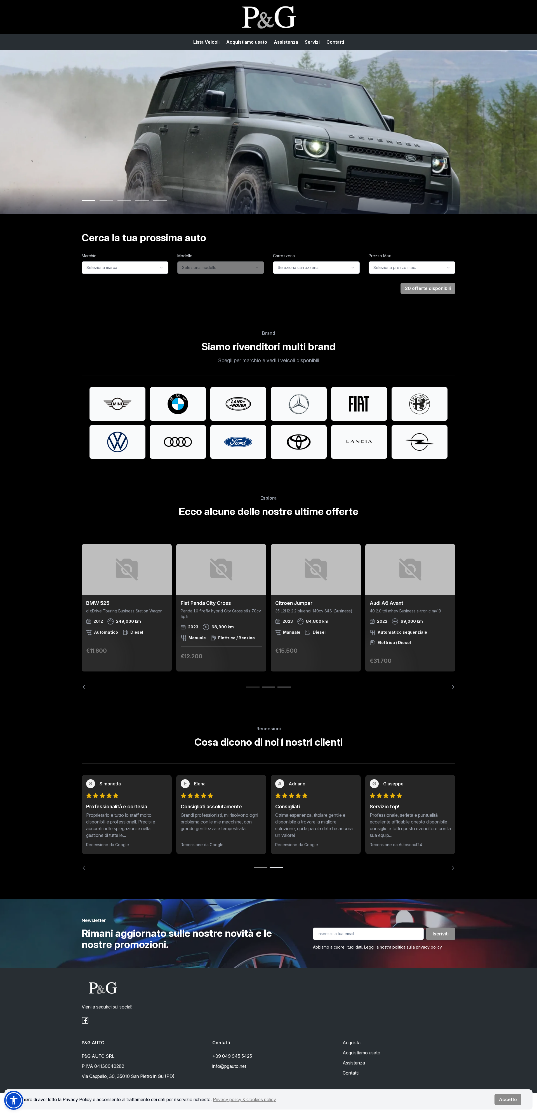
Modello (184, 255)
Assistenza (286, 42)
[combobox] (125, 267)
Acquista (352, 1042)
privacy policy (429, 947)
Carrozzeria (284, 255)
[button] (14, 1100)
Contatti (335, 42)
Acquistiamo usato (246, 42)
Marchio (89, 255)
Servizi (312, 42)
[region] (268, 616)
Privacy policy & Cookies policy (244, 1099)
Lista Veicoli (206, 42)
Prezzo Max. (380, 255)
